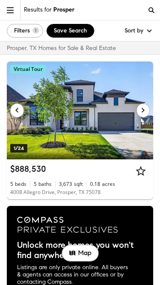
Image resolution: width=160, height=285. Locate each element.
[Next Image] (143, 110)
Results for (49, 9)
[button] (10, 10)
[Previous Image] (17, 110)
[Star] (141, 171)
